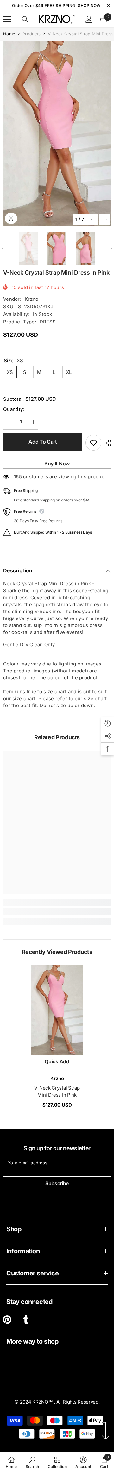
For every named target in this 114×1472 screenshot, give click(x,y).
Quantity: (14, 409)
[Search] (25, 19)
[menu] (7, 19)
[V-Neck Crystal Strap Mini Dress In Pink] (57, 1010)
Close (108, 5)
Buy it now (57, 463)
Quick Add (57, 1061)
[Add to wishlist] (93, 443)
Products (31, 33)
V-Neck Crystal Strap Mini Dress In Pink (56, 1091)
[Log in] (89, 19)
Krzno (32, 299)
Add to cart (42, 442)
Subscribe (57, 1183)
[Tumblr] (26, 1320)
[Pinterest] (7, 1320)
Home (9, 33)
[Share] (106, 443)
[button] (92, 219)
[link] (57, 911)
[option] (57, 133)
